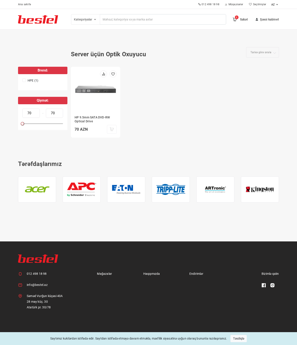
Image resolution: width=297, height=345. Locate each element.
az (273, 4)
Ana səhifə (24, 4)
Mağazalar (104, 273)
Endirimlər (196, 273)
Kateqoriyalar (83, 19)
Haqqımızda (151, 273)
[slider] (22, 123)
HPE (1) (33, 80)
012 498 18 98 (37, 273)
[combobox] (262, 52)
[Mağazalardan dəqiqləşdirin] (112, 129)
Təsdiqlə (238, 338)
